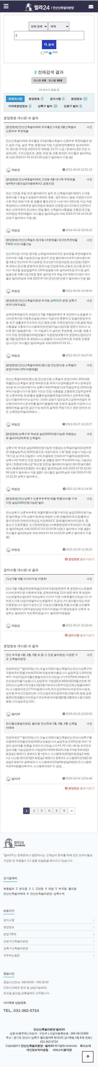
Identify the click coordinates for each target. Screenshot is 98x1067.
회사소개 (85, 1045)
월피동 (72, 888)
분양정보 (8, 927)
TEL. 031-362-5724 (21, 1010)
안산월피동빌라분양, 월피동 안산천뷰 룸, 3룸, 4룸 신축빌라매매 (41, 725)
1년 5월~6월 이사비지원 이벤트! (26, 578)
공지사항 (8, 920)
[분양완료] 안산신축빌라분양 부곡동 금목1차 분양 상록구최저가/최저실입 (41, 302)
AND (55, 52)
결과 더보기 (81, 559)
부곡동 (63, 888)
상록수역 (59, 893)
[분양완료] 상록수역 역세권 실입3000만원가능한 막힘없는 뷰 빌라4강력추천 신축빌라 (41, 436)
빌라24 (15, 714)
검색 (50, 44)
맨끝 (71, 810)
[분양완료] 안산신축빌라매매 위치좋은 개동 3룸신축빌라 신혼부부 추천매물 (41, 129)
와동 (51, 888)
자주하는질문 (11, 955)
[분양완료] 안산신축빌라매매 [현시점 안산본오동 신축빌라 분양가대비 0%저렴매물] (41, 367)
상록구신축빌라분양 (15, 948)
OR (46, 52)
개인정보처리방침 (37, 1050)
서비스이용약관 (62, 1050)
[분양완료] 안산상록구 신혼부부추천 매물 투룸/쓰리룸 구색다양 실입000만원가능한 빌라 (41, 500)
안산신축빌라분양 (41, 893)
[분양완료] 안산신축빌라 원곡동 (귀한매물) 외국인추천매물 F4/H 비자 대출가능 (41, 242)
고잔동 (39, 888)
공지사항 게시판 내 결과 (21, 570)
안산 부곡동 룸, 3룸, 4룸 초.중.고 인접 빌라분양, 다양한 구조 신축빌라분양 (42, 657)
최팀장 (15, 169)
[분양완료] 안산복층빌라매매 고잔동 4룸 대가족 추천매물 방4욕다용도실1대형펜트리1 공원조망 (40, 181)
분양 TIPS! (9, 934)
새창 (89, 127)
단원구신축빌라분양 (15, 941)
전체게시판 (15, 98)
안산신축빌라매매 (14, 893)
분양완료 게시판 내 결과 (21, 118)
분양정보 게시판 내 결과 (21, 646)
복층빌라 (8, 888)
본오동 (23, 888)
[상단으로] (87, 1056)
